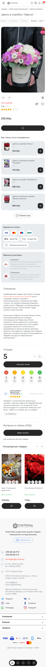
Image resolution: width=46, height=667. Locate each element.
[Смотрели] (18, 663)
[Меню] (3, 3)
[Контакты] (35, 3)
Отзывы (24, 21)
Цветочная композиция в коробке (17, 296)
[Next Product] (9, 97)
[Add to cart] (40, 151)
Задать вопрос (23, 433)
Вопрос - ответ (37, 21)
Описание (13, 21)
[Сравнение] (34, 663)
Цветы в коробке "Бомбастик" (24, 180)
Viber (8, 603)
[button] (37, 446)
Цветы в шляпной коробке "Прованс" (23, 162)
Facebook (32, 603)
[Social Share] (42, 97)
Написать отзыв (23, 364)
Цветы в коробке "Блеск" (22, 144)
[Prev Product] (3, 97)
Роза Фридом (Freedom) (34, 488)
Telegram (9, 599)
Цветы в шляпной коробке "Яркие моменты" (23, 197)
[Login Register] (39, 3)
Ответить (12, 414)
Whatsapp (10, 608)
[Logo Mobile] (12, 3)
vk (29, 599)
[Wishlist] (42, 104)
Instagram (32, 608)
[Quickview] (6, 482)
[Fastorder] (9, 482)
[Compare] (36, 104)
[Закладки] (28, 663)
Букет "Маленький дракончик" (9, 489)
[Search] (31, 3)
